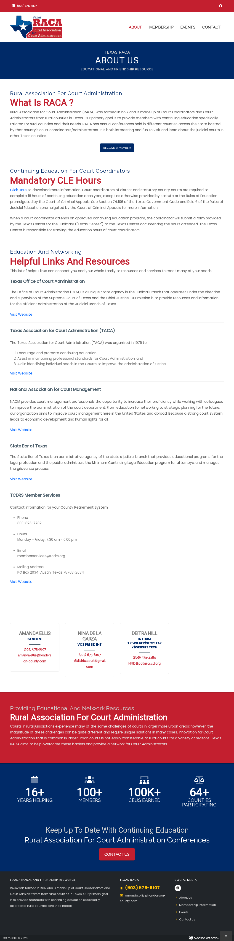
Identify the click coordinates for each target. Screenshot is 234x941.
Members (89, 800)
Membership (161, 27)
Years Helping (35, 800)
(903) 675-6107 (27, 6)
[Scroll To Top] (226, 936)
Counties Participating (199, 802)
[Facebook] (220, 6)
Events (187, 27)
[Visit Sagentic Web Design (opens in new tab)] (203, 938)
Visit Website (21, 314)
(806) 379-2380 (144, 657)
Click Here (18, 189)
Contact (211, 27)
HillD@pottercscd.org (144, 663)
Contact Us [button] (117, 854)
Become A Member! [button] (117, 148)
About (135, 27)
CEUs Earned (144, 800)
